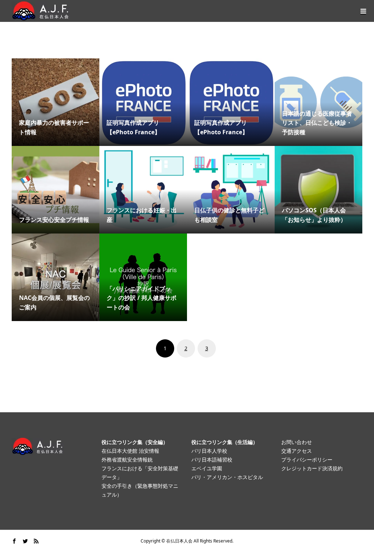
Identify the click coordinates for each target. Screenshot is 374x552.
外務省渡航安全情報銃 (127, 459)
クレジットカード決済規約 (312, 468)
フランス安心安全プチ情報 (54, 220)
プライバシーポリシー (306, 459)
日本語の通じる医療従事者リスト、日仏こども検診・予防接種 (317, 122)
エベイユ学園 (206, 468)
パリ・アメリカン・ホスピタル (227, 477)
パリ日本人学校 (209, 450)
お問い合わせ (296, 442)
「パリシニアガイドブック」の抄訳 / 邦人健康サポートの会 (141, 298)
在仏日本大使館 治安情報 (130, 450)
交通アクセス (296, 450)
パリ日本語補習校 (211, 459)
